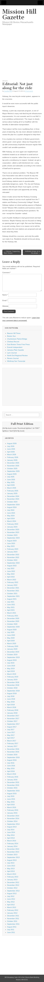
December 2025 (13, 463)
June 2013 (11, 866)
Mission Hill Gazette (19, 14)
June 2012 (11, 899)
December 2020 (13, 618)
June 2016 (11, 766)
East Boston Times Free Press (18, 344)
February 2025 (12, 491)
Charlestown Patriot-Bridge (17, 339)
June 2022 (11, 571)
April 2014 (11, 838)
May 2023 (11, 546)
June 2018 (11, 699)
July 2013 (10, 863)
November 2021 (13, 591)
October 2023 (12, 535)
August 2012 (12, 893)
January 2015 (12, 813)
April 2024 (11, 518)
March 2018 (11, 707)
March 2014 (11, 841)
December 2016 (13, 749)
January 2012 (12, 913)
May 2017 (11, 735)
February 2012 (12, 910)
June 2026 (11, 449)
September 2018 (13, 691)
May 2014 (11, 835)
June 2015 (11, 799)
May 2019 (11, 668)
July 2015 (10, 796)
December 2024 (13, 496)
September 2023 (13, 538)
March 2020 (11, 643)
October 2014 (12, 821)
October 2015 (12, 788)
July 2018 (10, 696)
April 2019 (11, 671)
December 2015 (13, 782)
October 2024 (12, 502)
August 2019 (12, 660)
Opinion (5, 81)
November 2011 (13, 918)
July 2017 (10, 729)
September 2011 (13, 924)
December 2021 (13, 588)
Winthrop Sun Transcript (16, 361)
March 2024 (11, 521)
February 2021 (12, 616)
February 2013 (12, 877)
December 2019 (13, 652)
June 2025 (11, 479)
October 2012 (12, 888)
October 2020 (12, 624)
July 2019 (10, 663)
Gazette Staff (8, 91)
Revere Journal (13, 358)
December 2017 (13, 716)
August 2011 (11, 927)
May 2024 (11, 516)
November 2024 (13, 499)
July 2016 (10, 763)
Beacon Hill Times (13, 333)
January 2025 (12, 493)
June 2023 (11, 543)
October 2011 (12, 921)
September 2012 (13, 891)
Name (5, 295)
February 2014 (12, 843)
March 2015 (11, 807)
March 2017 (11, 741)
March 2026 (11, 454)
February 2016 (12, 777)
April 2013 (11, 871)
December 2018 (13, 682)
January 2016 (12, 780)
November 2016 (13, 752)
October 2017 (12, 721)
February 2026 (12, 457)
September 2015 (13, 791)
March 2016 (11, 774)
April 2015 (11, 804)
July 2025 (10, 477)
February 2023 (12, 549)
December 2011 (13, 916)
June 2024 (11, 513)
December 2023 (13, 529)
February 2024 (12, 524)
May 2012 (11, 902)
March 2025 (11, 488)
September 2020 (13, 627)
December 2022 (13, 554)
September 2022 (13, 563)
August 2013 (12, 860)
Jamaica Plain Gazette (15, 350)
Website (5, 306)
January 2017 (12, 746)
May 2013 (11, 868)
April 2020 (11, 641)
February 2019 (12, 677)
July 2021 (10, 602)
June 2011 (11, 932)
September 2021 (13, 596)
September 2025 (13, 471)
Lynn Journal (12, 353)
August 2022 (12, 566)
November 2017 (13, 718)
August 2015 (12, 793)
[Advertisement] (22, 55)
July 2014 (10, 830)
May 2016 (11, 768)
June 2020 (11, 635)
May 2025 (11, 482)
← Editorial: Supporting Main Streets (12, 252)
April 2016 (11, 771)
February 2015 (12, 810)
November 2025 (13, 466)
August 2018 (12, 693)
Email (5, 300)
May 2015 (11, 802)
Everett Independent (14, 347)
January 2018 (12, 713)
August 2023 (12, 541)
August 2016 (12, 760)
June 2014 (11, 832)
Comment (6, 272)
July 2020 (10, 632)
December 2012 (13, 882)
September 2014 (13, 824)
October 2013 (12, 854)
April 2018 (11, 705)
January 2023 (12, 552)
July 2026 (10, 446)
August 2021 (12, 599)
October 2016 (12, 755)
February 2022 (12, 582)
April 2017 (11, 738)
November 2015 (13, 785)
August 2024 (12, 507)
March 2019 (11, 674)
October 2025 (12, 468)
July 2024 (10, 510)
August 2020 (12, 630)
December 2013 (13, 849)
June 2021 (11, 604)
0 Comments (29, 91)
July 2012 (10, 896)
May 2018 (11, 702)
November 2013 (13, 852)
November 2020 (13, 621)
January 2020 (12, 649)
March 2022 (11, 580)
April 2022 (11, 577)
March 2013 (11, 874)
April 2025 (11, 485)
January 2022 (12, 585)
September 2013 (13, 857)
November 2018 (13, 685)
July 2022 (10, 568)
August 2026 (12, 443)
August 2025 (12, 474)
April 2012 (11, 905)
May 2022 (11, 574)
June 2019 (11, 666)
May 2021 (11, 607)
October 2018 (12, 688)
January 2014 (12, 846)
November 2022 (13, 557)
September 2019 (13, 657)
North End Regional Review (17, 355)
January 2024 (12, 527)
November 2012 (13, 885)
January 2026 (12, 460)
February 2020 (12, 646)
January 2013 (12, 880)
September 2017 (13, 724)
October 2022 (12, 560)
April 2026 (11, 452)
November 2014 (13, 818)
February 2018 (12, 710)
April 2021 (11, 610)
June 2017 (11, 732)
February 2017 (12, 743)
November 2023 (13, 532)
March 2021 (11, 613)
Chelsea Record (13, 342)
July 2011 (10, 929)
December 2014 (13, 816)
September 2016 (13, 757)
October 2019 (12, 654)
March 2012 (11, 907)
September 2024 (13, 505)
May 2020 (11, 638)
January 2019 (12, 679)
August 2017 (12, 727)
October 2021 (12, 593)
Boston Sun (11, 336)
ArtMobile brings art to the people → (32, 252)
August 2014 (12, 827)
